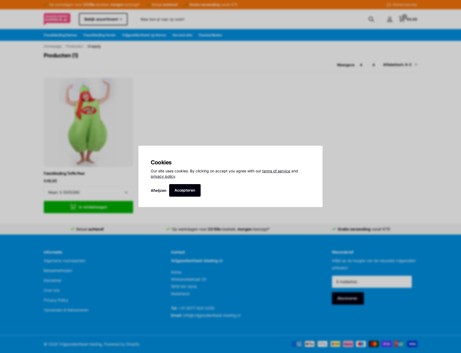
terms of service (276, 171)
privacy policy (163, 176)
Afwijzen (158, 190)
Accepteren (184, 190)
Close (317, 151)
